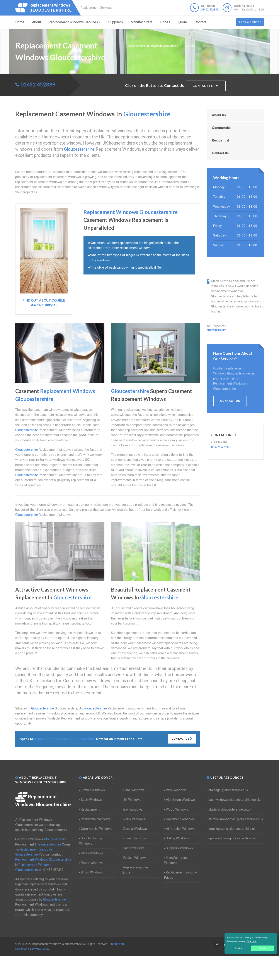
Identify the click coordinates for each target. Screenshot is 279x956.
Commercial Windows (96, 829)
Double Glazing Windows (90, 840)
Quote (182, 22)
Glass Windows (92, 853)
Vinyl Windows (176, 790)
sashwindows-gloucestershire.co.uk (234, 800)
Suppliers (115, 22)
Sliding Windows (177, 838)
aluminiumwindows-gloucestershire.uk (235, 819)
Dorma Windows (135, 829)
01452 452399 (209, 9)
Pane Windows (134, 790)
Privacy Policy (40, 949)
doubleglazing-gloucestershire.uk (231, 829)
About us (219, 115)
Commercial (221, 128)
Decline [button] (238, 948)
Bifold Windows (92, 872)
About (36, 22)
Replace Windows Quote (135, 869)
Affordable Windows (180, 829)
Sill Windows (132, 800)
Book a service (250, 22)
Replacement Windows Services (73, 22)
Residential (220, 140)
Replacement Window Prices (180, 874)
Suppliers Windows (179, 848)
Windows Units (134, 848)
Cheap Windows (134, 838)
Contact (200, 22)
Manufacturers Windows (175, 860)
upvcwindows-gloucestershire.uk (231, 838)
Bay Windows (133, 809)
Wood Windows (177, 809)
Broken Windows (135, 858)
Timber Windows (93, 790)
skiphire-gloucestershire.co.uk (229, 809)
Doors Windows (92, 863)
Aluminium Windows (180, 800)
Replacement (90, 809)
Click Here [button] (252, 941)
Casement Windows (180, 819)
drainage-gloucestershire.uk (228, 790)
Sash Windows (91, 800)
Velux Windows (134, 819)
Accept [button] (262, 948)
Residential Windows (95, 819)
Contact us (220, 153)
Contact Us (181, 738)
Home (19, 22)
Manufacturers (142, 22)
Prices (165, 22)
